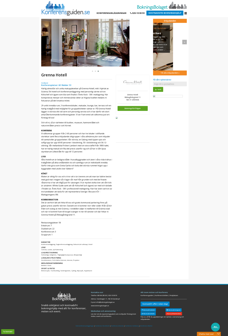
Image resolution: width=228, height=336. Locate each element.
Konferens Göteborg (132, 326)
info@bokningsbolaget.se (105, 302)
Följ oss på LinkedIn (148, 313)
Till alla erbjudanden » (170, 73)
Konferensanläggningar (111, 13)
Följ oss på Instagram (174, 310)
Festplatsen (174, 295)
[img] (170, 47)
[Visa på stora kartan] (117, 117)
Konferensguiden (147, 295)
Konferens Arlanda (117, 326)
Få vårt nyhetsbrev (162, 79)
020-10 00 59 (138, 13)
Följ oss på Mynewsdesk (174, 313)
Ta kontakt (7, 331)
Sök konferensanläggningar (85, 326)
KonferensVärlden (161, 295)
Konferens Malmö (146, 326)
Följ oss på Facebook (149, 310)
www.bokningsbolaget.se (100, 306)
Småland (44, 83)
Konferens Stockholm (102, 326)
